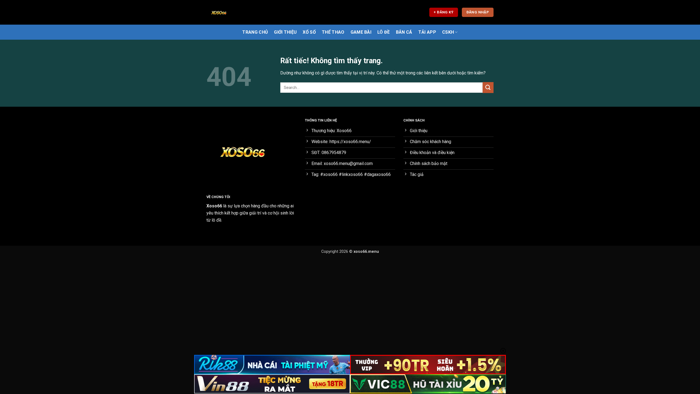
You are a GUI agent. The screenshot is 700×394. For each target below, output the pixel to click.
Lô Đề (383, 32)
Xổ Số (309, 32)
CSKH (448, 32)
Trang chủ (255, 32)
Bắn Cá (404, 32)
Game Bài (361, 32)
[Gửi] (488, 87)
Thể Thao (333, 32)
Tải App (427, 32)
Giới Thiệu (285, 32)
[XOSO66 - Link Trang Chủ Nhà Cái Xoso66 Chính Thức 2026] (233, 12)
